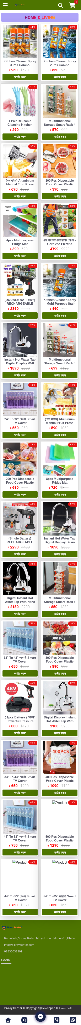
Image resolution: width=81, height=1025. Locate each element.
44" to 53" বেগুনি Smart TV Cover (19, 898)
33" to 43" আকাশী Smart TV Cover (20, 659)
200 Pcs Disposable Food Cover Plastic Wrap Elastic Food (20, 482)
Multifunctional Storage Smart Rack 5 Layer (59, 363)
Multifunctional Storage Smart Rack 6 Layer (59, 601)
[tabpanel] (40, 470)
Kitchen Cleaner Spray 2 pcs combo (59, 63)
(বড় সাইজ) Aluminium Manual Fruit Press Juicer (20, 184)
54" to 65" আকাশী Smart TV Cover (59, 898)
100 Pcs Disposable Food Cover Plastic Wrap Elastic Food (59, 184)
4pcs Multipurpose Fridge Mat (19, 242)
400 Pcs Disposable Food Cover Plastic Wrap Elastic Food (59, 780)
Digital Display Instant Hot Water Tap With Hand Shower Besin (60, 721)
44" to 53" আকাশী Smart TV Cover (20, 838)
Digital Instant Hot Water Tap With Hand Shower (20, 601)
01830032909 (13, 951)
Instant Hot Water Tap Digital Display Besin (59, 540)
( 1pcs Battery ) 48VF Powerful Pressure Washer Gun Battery (20, 721)
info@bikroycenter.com (19, 944)
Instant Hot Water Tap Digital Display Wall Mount (20, 363)
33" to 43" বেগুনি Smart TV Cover (19, 778)
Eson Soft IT (67, 1008)
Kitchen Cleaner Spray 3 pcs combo (20, 63)
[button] (8, 1020)
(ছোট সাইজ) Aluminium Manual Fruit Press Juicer (60, 422)
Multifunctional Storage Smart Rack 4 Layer (59, 124)
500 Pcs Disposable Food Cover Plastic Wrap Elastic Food (59, 840)
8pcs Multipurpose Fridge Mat (59, 480)
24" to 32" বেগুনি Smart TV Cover (19, 421)
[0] (72, 4)
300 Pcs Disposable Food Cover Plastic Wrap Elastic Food (59, 661)
